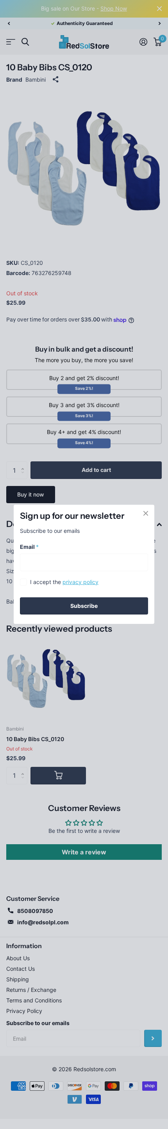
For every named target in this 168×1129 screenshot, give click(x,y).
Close (145, 513)
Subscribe (84, 605)
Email (29, 546)
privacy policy (80, 582)
